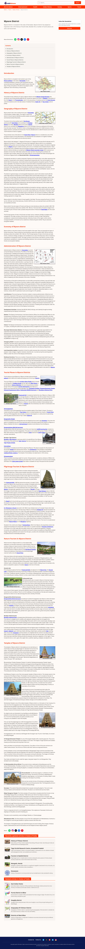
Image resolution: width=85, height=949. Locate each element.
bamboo (11, 605)
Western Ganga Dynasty (42, 96)
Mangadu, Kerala (16, 863)
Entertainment (22, 7)
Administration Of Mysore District (15, 57)
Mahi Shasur (34, 383)
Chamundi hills (26, 570)
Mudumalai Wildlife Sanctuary (28, 390)
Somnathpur (7, 446)
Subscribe (69, 28)
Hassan (30, 124)
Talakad (45, 98)
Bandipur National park (10, 617)
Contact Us (31, 940)
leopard (6, 631)
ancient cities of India (26, 381)
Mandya (16, 124)
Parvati (33, 489)
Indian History (47, 7)
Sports (70, 7)
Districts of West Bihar (18, 915)
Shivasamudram (8, 456)
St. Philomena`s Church (10, 508)
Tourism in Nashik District (19, 856)
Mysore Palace (13, 521)
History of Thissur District (19, 841)
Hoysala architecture (47, 526)
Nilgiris (11, 146)
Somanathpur (26, 525)
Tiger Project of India (9, 442)
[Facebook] (43, 940)
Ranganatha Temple (9, 419)
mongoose (51, 607)
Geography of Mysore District (14, 53)
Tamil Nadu (15, 123)
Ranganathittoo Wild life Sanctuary (13, 427)
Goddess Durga (17, 383)
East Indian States (17, 884)
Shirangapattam (8, 408)
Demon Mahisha (16, 385)
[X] (46, 940)
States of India (16, 9)
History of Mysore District (13, 51)
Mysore (33, 135)
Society (60, 7)
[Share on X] (21, 39)
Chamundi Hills (10, 482)
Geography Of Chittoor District (21, 908)
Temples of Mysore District (13, 66)
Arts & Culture (8, 7)
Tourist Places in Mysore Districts (15, 60)
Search (77, 2)
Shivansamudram (34, 155)
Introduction (10, 48)
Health (35, 7)
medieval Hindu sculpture (11, 453)
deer (47, 631)
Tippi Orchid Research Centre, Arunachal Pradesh (27, 848)
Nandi (7, 501)
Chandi (26, 403)
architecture (33, 449)
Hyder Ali (37, 102)
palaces (6, 378)
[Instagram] (56, 940)
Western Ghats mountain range (34, 150)
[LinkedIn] (53, 940)
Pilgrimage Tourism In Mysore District (16, 62)
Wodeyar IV (40, 509)
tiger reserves (22, 441)
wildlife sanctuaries (42, 429)
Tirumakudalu (19, 100)
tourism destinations (24, 386)
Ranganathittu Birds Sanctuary (12, 599)
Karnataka (22, 80)
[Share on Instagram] (18, 39)
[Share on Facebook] (25, 39)
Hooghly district (16, 900)
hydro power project (17, 461)
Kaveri (10, 100)
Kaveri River (27, 135)
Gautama (44, 420)
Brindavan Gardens (34, 388)
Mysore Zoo (43, 570)
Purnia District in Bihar (18, 893)
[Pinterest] (50, 940)
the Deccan (27, 121)
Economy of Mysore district (13, 55)
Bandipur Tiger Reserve (10, 439)
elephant (11, 631)
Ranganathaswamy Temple (47, 388)
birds (30, 432)
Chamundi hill (22, 395)
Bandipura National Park (45, 390)
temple (12, 449)
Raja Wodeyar (42, 491)
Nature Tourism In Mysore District (15, 64)
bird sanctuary (23, 424)
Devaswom (14, 871)
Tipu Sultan (46, 102)
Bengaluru (21, 126)
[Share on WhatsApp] (15, 39)
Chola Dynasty (51, 100)
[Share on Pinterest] (28, 39)
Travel (79, 7)
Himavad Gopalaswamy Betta (12, 390)
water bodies (41, 432)
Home (5, 9)
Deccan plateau (8, 80)
